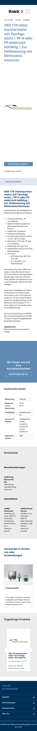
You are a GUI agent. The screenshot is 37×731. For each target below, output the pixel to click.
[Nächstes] (30, 650)
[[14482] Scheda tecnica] (27, 518)
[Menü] (4, 11)
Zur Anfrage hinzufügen (19, 164)
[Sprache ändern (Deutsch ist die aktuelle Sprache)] (33, 2)
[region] (18, 109)
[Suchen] (27, 11)
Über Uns (5, 714)
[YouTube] (34, 689)
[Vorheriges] (7, 650)
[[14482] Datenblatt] (10, 518)
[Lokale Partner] (23, 2)
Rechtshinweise (8, 708)
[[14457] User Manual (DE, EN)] (10, 481)
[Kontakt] (28, 2)
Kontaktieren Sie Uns (18, 374)
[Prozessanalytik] (18, 586)
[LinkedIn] (30, 689)
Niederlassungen (8, 702)
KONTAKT (5, 697)
